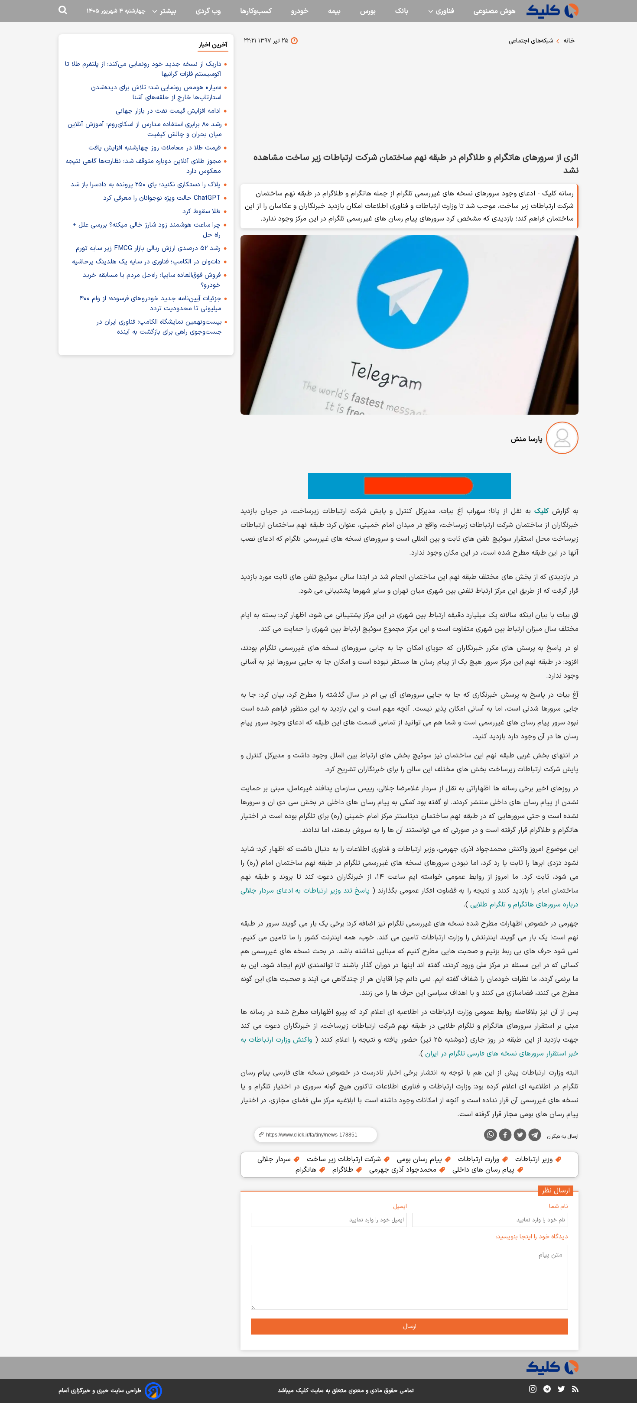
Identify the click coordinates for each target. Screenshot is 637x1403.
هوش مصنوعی (495, 11)
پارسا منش (527, 439)
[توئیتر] (520, 1136)
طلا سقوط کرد (201, 212)
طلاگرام (343, 1170)
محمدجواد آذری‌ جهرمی (404, 1170)
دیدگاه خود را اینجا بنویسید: (532, 1236)
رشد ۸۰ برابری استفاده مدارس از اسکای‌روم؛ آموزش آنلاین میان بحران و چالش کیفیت (145, 130)
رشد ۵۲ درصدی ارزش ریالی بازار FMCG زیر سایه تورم (148, 248)
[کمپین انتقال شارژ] (409, 486)
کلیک (302, 1391)
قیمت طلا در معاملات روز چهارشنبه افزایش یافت (154, 148)
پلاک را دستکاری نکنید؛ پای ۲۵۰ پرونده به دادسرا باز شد (146, 185)
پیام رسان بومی (420, 1159)
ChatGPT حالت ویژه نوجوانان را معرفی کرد (162, 198)
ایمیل (400, 1206)
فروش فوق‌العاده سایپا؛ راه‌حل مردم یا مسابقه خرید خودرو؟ (152, 280)
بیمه (334, 11)
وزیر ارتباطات (535, 1159)
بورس (368, 11)
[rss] (575, 1390)
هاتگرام (307, 1170)
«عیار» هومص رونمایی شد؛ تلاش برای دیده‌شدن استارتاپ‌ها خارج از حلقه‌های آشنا (156, 93)
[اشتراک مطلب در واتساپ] (490, 1135)
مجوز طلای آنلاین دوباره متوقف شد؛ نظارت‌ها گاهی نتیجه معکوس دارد (143, 166)
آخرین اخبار (213, 44)
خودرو (300, 11)
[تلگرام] (534, 1136)
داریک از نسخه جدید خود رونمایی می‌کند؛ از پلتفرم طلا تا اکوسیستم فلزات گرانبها (143, 69)
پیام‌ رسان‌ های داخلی (484, 1170)
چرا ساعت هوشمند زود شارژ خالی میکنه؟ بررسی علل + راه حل (146, 230)
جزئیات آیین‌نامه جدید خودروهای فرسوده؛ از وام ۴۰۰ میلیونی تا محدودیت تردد (150, 304)
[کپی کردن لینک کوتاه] (312, 1135)
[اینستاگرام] (532, 1390)
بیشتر (167, 11)
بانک (401, 11)
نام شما (558, 1206)
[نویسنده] (562, 440)
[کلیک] (552, 11)
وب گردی (208, 11)
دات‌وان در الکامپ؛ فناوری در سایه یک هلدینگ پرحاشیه (146, 262)
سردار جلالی (275, 1159)
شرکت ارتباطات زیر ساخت (345, 1159)
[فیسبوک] (505, 1136)
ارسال (409, 1326)
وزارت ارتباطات (479, 1159)
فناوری (444, 11)
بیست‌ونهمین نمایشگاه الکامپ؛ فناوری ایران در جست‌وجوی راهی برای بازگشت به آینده (159, 327)
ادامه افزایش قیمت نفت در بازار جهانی (168, 111)
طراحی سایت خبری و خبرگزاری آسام (99, 1391)
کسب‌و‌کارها (256, 11)
